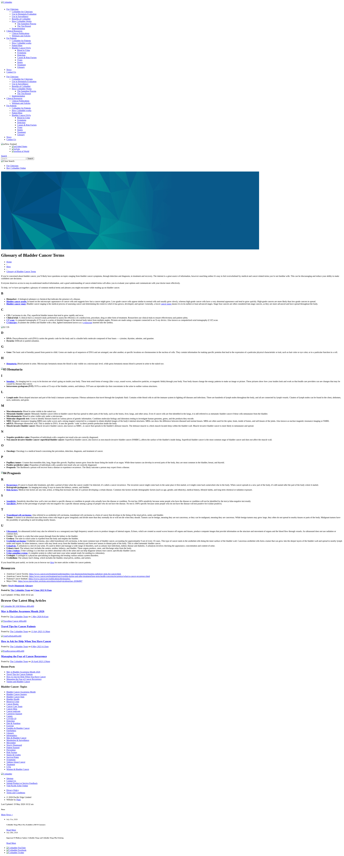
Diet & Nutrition (13, 723)
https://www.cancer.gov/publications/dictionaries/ (50, 579)
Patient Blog (17, 45)
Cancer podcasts (13, 711)
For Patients (11, 38)
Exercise (10, 726)
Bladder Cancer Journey (16, 694)
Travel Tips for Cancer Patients (19, 674)
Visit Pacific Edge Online (17, 786)
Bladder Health (12, 699)
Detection (21, 55)
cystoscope (87, 322)
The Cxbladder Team (20, 590)
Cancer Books (12, 704)
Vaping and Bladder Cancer (18, 681)
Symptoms (21, 53)
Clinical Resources (14, 31)
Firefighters (11, 730)
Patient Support (12, 747)
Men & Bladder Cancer (16, 738)
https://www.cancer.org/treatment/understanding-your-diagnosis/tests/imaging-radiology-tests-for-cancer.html (75, 574)
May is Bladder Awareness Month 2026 (23, 672)
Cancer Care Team (14, 706)
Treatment (21, 65)
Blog (8, 267)
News (8, 70)
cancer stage (166, 304)
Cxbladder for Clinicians (22, 11)
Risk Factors (11, 752)
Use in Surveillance (20, 16)
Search (4, 156)
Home (9, 262)
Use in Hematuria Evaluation (24, 14)
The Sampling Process (26, 24)
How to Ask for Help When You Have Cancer (26, 677)
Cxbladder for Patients (21, 40)
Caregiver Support (14, 714)
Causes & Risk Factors (27, 57)
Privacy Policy (12, 790)
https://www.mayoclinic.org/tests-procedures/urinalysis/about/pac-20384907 (50, 581)
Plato (18, 800)
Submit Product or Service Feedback (21, 783)
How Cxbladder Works (22, 21)
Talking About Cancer (15, 762)
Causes (9, 716)
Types (19, 60)
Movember (11, 743)
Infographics (11, 735)
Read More (11, 830)
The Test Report (24, 26)
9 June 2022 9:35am (42, 590)
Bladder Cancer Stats (15, 697)
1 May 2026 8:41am (39, 616)
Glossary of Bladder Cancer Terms (21, 271)
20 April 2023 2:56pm (40, 661)
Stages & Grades (13, 755)
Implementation (18, 28)
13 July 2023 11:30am (40, 631)
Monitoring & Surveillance (17, 740)
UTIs (8, 767)
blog (52, 562)
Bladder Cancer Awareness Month (21, 692)
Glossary (21, 67)
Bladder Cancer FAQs (21, 48)
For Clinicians (12, 9)
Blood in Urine (23, 50)
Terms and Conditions (15, 793)
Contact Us (11, 72)
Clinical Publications (20, 33)
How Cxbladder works (21, 43)
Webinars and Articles (21, 36)
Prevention (11, 750)
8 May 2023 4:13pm (40, 646)
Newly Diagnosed (16, 586)
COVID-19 (11, 718)
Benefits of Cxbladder (21, 19)
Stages (20, 62)
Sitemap (9, 778)
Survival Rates (12, 757)
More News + (7, 815)
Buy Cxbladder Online (16, 168)
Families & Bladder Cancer (18, 728)
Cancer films (11, 709)
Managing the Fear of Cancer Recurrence (24, 679)
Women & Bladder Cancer (17, 769)
